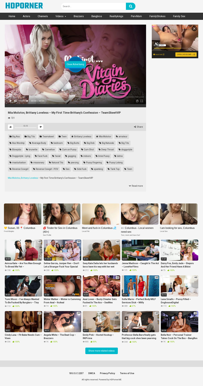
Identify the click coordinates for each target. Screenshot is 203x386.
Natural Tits (57, 162)
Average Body (39, 143)
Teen (64, 136)
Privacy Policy (107, 373)
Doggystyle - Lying (21, 156)
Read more (137, 186)
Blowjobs (16, 149)
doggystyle (126, 149)
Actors (26, 16)
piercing (74, 162)
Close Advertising (75, 64)
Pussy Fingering (94, 162)
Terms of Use (127, 373)
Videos (59, 16)
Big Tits (31, 136)
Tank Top (115, 169)
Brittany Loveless (82, 136)
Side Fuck (81, 169)
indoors (87, 156)
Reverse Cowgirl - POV (46, 169)
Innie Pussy (104, 156)
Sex (67, 169)
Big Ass (16, 136)
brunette (32, 149)
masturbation (19, 162)
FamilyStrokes (157, 16)
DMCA (91, 373)
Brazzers (79, 16)
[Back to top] (192, 376)
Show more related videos (101, 350)
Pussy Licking (116, 162)
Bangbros (96, 16)
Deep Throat (107, 149)
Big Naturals (108, 143)
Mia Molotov (104, 136)
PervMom (136, 16)
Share (139, 127)
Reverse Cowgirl (20, 169)
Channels (43, 16)
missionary (38, 162)
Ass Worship (18, 143)
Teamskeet (48, 136)
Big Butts (74, 143)
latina (120, 156)
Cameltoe (49, 149)
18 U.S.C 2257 (76, 373)
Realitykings (116, 16)
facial (57, 156)
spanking (98, 169)
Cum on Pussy (69, 149)
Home (12, 16)
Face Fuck (42, 156)
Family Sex (179, 16)
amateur (122, 136)
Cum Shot (88, 149)
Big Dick (90, 143)
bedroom (58, 143)
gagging (71, 156)
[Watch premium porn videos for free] (24, 6)
